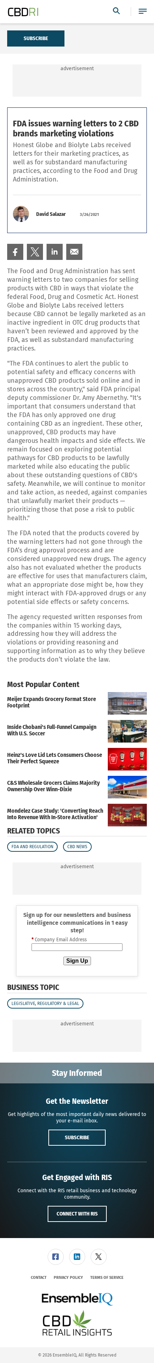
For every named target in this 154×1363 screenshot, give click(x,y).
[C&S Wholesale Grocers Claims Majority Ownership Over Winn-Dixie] (127, 787)
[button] (142, 11)
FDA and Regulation (32, 846)
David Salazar (51, 214)
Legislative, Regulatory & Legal (45, 1003)
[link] (15, 252)
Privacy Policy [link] (68, 1277)
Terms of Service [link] (107, 1277)
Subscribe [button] (77, 1137)
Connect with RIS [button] (77, 1213)
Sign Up (77, 961)
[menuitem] (15, 252)
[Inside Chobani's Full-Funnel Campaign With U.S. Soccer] (127, 731)
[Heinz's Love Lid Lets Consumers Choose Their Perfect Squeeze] (127, 759)
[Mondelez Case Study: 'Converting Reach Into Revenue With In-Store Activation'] (127, 815)
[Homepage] (23, 12)
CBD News (77, 846)
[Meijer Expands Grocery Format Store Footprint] (127, 703)
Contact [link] (39, 1277)
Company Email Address (59, 940)
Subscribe (36, 38)
